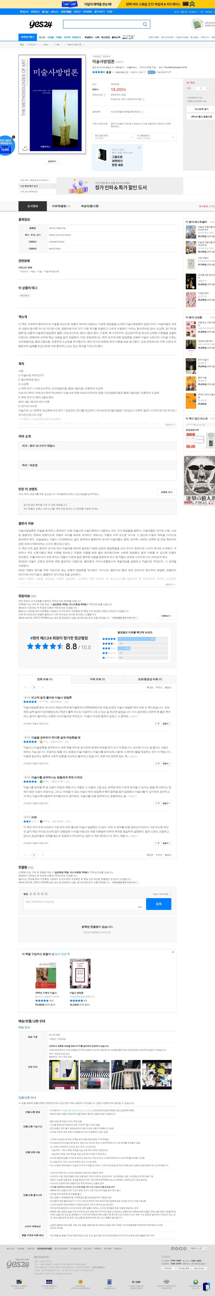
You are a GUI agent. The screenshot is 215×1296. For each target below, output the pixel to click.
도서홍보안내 (75, 1248)
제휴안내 (97, 1248)
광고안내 (87, 1248)
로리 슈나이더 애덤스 (102, 67)
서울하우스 (132, 67)
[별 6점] (38, 894)
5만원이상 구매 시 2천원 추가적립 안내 (143, 99)
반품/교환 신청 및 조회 (72, 1110)
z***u (45, 742)
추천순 (159, 687)
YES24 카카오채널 (172, 1248)
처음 (25, 687)
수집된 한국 (203, 293)
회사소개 (10, 1248)
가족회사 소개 (198, 1248)
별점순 (168, 687)
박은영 (119, 67)
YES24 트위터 (180, 1248)
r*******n (44, 702)
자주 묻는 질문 (184, 1268)
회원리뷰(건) (122, 72)
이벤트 (59, 37)
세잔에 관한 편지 (205, 341)
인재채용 (20, 1248)
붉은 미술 (202, 377)
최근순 (150, 687)
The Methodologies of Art (175, 67)
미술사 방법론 (76, 993)
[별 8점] (42, 894)
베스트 (42, 37)
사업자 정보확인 (97, 1267)
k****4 (46, 781)
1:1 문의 (87, 1110)
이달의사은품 (182, 37)
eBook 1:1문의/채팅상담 (193, 1264)
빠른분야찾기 (27, 37)
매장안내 (76, 37)
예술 (46, 44)
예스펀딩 (105, 37)
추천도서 (205, 37)
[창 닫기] (138, 148)
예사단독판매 (167, 37)
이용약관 (30, 1248)
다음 (38, 687)
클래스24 (116, 37)
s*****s (46, 821)
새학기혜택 (153, 37)
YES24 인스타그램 (184, 1248)
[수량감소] (194, 88)
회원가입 (184, 12)
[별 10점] (46, 894)
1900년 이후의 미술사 (46, 993)
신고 (67, 702)
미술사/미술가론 (74, 44)
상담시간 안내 (199, 1268)
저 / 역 (108, 67)
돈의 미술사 (203, 360)
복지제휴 (107, 1248)
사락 (97, 37)
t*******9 (191, 425)
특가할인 (194, 37)
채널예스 (89, 37)
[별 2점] (30, 894)
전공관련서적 (192, 430)
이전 (30, 687)
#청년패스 (24, 295)
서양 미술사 (203, 258)
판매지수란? (144, 72)
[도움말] (104, 95)
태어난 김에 (117, 157)
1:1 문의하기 (168, 1268)
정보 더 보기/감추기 (113, 72)
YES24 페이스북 (176, 1248)
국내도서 (32, 44)
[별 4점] (34, 894)
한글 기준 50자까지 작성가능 (40, 901)
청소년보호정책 (60, 1248)
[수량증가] (208, 88)
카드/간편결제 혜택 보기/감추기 (142, 112)
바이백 (67, 37)
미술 (57, 44)
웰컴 (22, 44)
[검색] (145, 24)
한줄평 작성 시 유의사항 (169, 894)
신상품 (50, 37)
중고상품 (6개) (100, 136)
